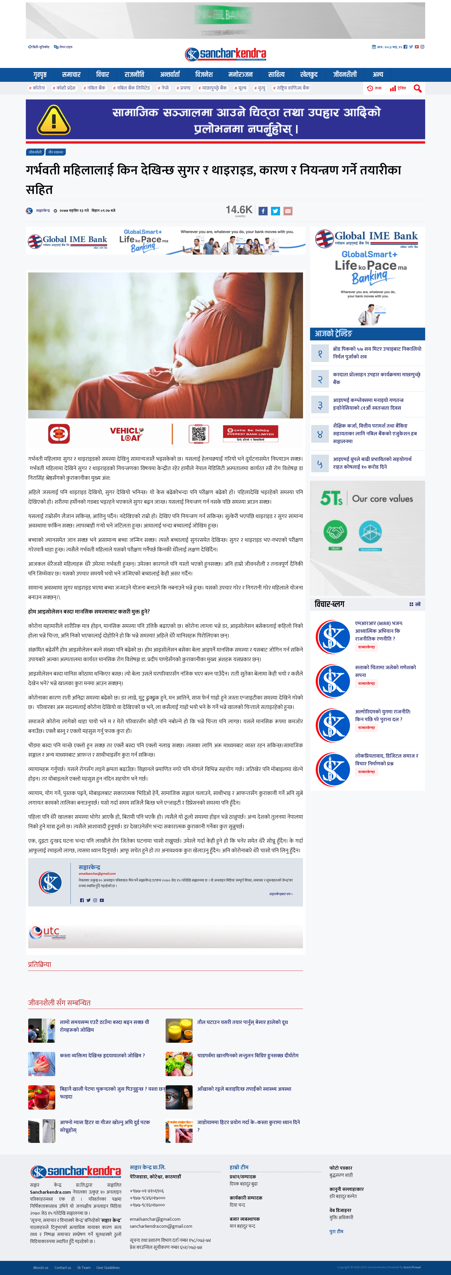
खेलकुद (309, 74)
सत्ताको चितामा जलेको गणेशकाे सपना (385, 671)
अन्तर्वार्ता (170, 74)
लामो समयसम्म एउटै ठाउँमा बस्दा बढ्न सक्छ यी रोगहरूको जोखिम (104, 1026)
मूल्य (242, 88)
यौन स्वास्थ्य (55, 152)
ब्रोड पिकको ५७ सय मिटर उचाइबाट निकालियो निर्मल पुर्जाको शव (377, 353)
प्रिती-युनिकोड (41, 47)
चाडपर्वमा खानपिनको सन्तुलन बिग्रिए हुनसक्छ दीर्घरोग (248, 1055)
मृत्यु (261, 88)
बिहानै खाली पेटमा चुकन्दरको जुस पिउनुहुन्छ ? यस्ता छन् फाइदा (112, 1093)
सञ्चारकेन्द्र (42, 211)
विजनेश (204, 74)
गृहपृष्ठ (40, 74)
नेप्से (165, 88)
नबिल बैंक (96, 88)
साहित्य (276, 74)
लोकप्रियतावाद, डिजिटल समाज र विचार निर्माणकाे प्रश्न (386, 760)
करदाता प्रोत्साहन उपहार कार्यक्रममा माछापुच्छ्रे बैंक (376, 378)
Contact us (62, 1268)
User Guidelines (108, 1268)
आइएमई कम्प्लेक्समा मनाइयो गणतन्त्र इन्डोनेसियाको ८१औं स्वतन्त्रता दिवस (368, 404)
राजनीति (134, 74)
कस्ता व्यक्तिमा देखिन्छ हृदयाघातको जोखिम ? (102, 1055)
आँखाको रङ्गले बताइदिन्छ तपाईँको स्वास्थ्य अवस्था (244, 1089)
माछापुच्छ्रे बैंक (214, 88)
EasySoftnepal (412, 1267)
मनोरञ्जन (241, 74)
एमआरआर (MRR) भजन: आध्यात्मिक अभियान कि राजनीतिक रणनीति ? (379, 631)
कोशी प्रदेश (66, 88)
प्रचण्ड (185, 88)
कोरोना (39, 88)
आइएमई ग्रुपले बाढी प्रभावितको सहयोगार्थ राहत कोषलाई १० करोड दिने (372, 463)
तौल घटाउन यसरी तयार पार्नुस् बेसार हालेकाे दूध (242, 1022)
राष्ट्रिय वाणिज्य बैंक (293, 88)
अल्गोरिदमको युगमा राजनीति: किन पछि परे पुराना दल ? (383, 716)
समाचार (71, 74)
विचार (102, 74)
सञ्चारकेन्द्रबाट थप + (281, 894)
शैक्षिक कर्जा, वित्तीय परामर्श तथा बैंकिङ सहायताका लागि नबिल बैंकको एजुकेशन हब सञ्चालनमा (375, 434)
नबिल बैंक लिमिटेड (133, 88)
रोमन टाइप (65, 47)
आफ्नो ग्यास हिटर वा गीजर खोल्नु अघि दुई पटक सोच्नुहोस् (105, 1126)
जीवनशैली (345, 74)
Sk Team (83, 1268)
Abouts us (40, 1268)
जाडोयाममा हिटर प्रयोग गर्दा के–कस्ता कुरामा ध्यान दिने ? (248, 1126)
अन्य (378, 74)
